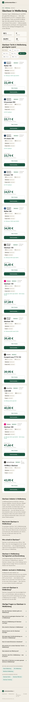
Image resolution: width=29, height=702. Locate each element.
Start (3, 7)
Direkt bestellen (13, 92)
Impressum (4, 693)
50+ (13, 53)
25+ (5, 53)
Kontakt (25, 693)
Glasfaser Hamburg (7, 679)
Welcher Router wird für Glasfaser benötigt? (11, 631)
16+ (16, 50)
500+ (15, 56)
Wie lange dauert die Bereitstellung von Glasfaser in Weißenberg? (12, 637)
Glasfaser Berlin (6, 676)
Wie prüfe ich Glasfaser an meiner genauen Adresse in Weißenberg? (13, 661)
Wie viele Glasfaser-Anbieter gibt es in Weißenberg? (12, 611)
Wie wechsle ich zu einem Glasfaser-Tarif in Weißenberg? (13, 646)
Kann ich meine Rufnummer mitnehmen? (12, 641)
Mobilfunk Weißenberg (8, 671)
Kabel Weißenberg (7, 668)
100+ (22, 53)
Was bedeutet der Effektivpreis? (10, 651)
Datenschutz (11, 693)
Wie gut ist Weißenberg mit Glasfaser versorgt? (11, 622)
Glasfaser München (17, 676)
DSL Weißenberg (17, 668)
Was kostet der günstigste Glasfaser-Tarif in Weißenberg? (13, 617)
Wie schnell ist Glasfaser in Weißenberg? (12, 627)
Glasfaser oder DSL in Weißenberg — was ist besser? (13, 655)
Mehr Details (14, 88)
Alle (10, 50)
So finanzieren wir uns (18, 695)
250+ (6, 56)
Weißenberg (7, 7)
